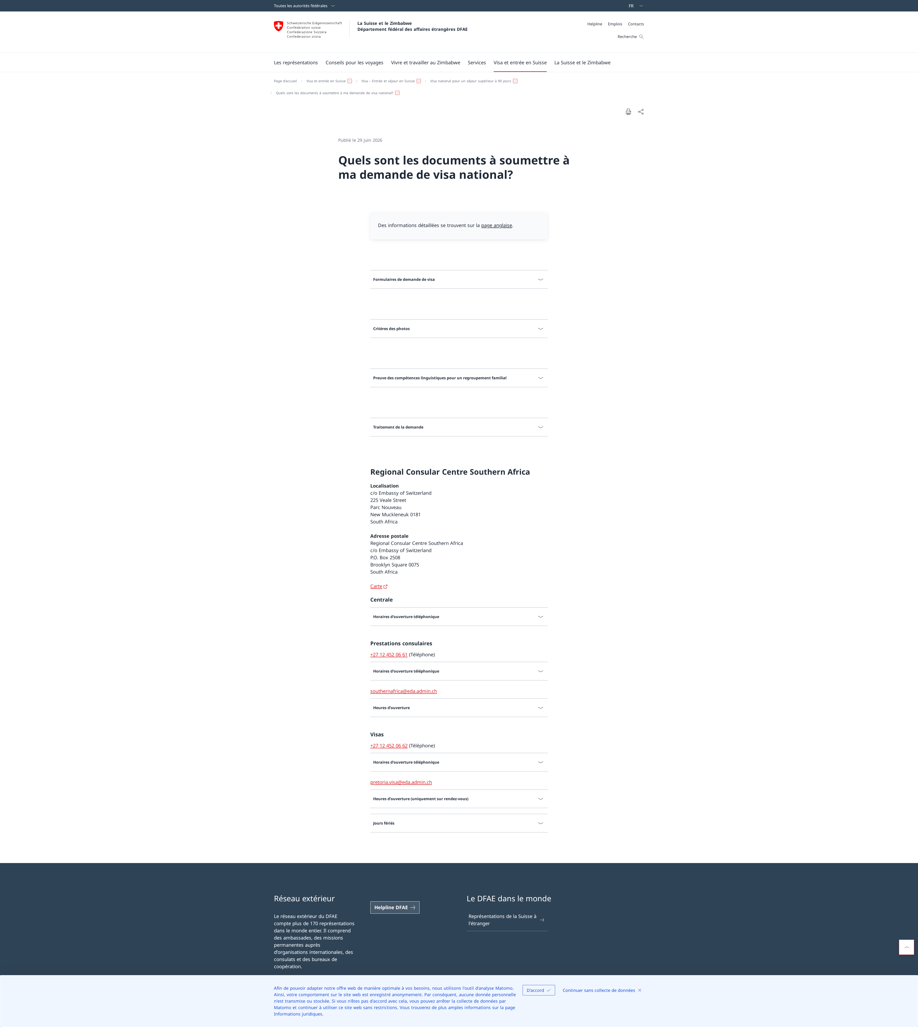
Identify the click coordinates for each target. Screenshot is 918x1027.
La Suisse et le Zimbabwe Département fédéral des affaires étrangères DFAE (412, 26)
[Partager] (640, 111)
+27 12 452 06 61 (389, 654)
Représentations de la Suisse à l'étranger (502, 920)
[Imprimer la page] (628, 111)
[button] (296, 62)
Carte (376, 586)
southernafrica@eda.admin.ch (403, 691)
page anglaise (496, 225)
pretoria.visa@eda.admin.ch (401, 782)
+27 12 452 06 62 (389, 745)
